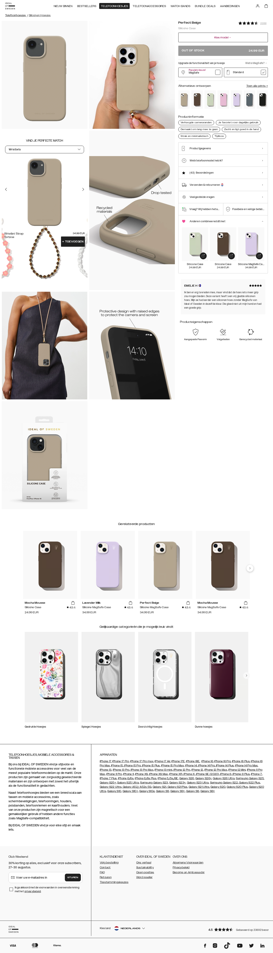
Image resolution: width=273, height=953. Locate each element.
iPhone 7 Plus (108, 778)
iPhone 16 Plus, (241, 761)
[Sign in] (257, 6)
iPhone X (189, 774)
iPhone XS (141, 774)
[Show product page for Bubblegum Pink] (223, 99)
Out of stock (223, 50)
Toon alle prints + (257, 85)
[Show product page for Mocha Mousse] (197, 99)
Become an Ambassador (189, 872)
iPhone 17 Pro (120, 761)
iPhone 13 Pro (121, 769)
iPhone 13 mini (163, 769)
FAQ (102, 872)
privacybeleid (33, 891)
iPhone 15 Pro (132, 765)
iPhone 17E (178, 761)
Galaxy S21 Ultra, (199, 786)
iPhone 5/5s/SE (168, 778)
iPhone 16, (207, 761)
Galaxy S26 (186, 778)
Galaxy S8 (192, 791)
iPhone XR (175, 774)
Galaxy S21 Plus (177, 786)
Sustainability (145, 867)
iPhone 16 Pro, (222, 761)
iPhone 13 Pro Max (141, 769)
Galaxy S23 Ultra (198, 782)
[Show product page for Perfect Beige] (184, 99)
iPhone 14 (191, 765)
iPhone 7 (256, 774)
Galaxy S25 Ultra (128, 782)
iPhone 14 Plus (224, 765)
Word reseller (144, 877)
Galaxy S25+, (108, 782)
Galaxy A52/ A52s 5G (136, 786)
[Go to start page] (10, 6)
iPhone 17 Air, (163, 761)
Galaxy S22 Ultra (111, 786)
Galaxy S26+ (203, 778)
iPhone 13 (106, 769)
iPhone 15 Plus (150, 765)
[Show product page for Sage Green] (210, 99)
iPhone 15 (117, 765)
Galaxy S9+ (177, 791)
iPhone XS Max (158, 774)
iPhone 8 (225, 774)
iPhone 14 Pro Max (246, 765)
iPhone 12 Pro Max (216, 769)
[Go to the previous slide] (6, 189)
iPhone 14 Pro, (206, 765)
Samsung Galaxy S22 (224, 782)
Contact (105, 867)
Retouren (106, 877)
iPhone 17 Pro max (141, 761)
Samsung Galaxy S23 (154, 782)
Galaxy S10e (147, 791)
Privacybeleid (181, 867)
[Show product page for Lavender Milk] (236, 99)
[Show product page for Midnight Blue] (249, 99)
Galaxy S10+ (130, 791)
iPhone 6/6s (126, 778)
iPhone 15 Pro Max (172, 765)
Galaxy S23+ (177, 782)
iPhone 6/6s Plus (145, 778)
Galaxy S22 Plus (249, 782)
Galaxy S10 (114, 791)
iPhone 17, (106, 761)
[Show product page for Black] (262, 99)
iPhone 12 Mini (236, 769)
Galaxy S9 (162, 791)
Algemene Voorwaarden (188, 862)
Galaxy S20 (218, 786)
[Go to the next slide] (83, 189)
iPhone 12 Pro (181, 769)
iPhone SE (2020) (207, 774)
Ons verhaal (143, 862)
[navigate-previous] (250, 568)
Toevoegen (73, 241)
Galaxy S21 (159, 786)
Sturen (72, 877)
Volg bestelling (109, 862)
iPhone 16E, (193, 761)
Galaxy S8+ (207, 791)
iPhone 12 (197, 769)
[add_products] (203, 255)
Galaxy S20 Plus (237, 786)
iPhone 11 (128, 774)
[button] (237, 929)
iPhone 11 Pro (114, 774)
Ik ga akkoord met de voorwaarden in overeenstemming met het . (47, 889)
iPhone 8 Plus (241, 774)
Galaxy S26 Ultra (224, 778)
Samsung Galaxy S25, (250, 778)
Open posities (145, 872)
